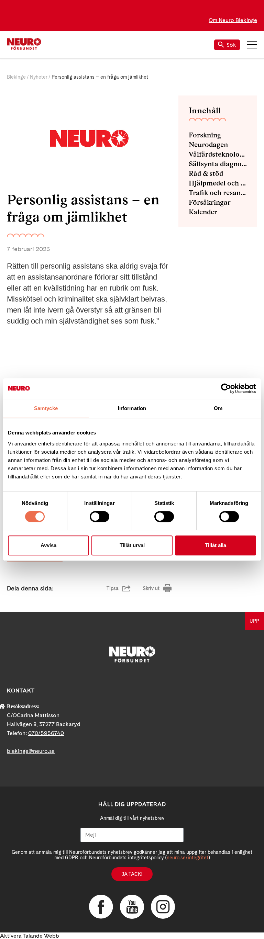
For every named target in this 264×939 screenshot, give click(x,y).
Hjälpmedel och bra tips (218, 183)
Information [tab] (132, 408)
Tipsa (113, 588)
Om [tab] (218, 408)
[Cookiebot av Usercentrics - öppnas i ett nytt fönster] (226, 388)
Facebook (101, 907)
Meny (252, 44)
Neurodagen (208, 144)
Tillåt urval (132, 545)
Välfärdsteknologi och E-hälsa (218, 154)
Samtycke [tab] (46, 408)
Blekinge (16, 77)
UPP (254, 621)
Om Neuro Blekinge (233, 20)
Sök (231, 45)
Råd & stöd (206, 173)
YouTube (132, 907)
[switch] (99, 516)
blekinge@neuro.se (31, 751)
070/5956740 (46, 733)
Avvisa (48, 545)
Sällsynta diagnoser (218, 164)
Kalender (203, 212)
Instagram (163, 907)
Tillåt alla (215, 545)
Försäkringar (210, 202)
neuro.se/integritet (187, 857)
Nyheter (38, 77)
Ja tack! (132, 874)
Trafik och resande (218, 193)
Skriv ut (151, 588)
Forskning (205, 135)
